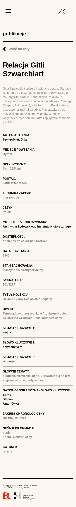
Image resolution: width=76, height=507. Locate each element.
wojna (7, 332)
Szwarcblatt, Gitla (15, 139)
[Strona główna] (61, 11)
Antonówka (11, 403)
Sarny (7, 394)
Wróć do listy (19, 49)
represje (8, 361)
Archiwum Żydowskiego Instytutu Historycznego (37, 226)
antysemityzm (12, 346)
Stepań (8, 399)
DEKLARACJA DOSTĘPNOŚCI (16, 488)
